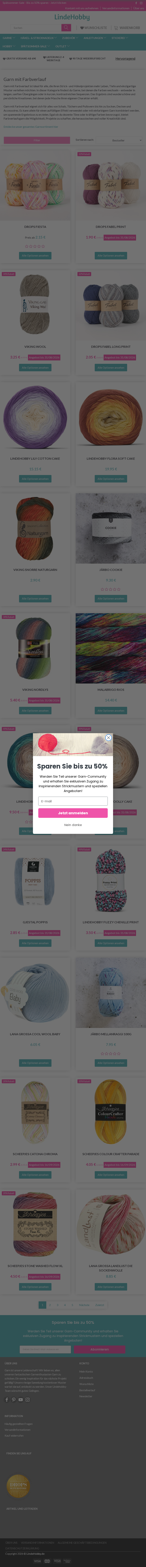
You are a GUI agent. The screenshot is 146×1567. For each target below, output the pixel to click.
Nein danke (73, 825)
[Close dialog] (108, 738)
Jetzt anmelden (73, 813)
